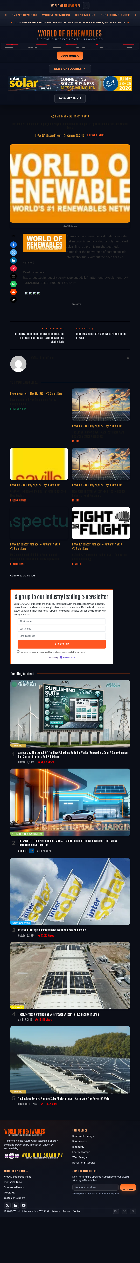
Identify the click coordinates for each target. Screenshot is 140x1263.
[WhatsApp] (13, 284)
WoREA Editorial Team (49, 135)
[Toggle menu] (86, 5)
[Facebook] (13, 244)
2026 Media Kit (70, 98)
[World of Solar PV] (42, 1156)
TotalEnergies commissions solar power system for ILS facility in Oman (58, 1014)
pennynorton (20, 393)
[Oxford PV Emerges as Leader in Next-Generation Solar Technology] (101, 523)
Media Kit (9, 1192)
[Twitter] (13, 252)
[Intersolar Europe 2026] (70, 83)
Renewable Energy (95, 135)
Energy (75, 441)
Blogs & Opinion (18, 408)
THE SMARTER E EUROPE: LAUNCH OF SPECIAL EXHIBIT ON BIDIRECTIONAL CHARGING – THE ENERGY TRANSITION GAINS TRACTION (67, 843)
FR (133, 1211)
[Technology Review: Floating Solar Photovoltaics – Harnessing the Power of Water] (70, 1059)
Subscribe (128, 1189)
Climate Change (18, 563)
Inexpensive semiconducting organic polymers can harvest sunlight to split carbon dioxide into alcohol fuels (39, 337)
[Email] (13, 276)
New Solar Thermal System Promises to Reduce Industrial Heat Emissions (98, 493)
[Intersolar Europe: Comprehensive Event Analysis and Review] (70, 891)
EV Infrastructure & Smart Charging (27, 834)
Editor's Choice (18, 745)
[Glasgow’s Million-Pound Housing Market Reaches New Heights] (39, 464)
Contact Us (85, 15)
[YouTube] (23, 1205)
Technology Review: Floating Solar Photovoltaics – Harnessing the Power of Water (64, 1098)
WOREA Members (56, 15)
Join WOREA (70, 55)
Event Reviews (24, 15)
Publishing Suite (115, 15)
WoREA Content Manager (26, 544)
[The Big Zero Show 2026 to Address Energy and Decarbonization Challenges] (101, 404)
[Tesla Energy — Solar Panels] (70, 46)
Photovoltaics (80, 1141)
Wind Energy (79, 1157)
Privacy (56, 1211)
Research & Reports (83, 1162)
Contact (77, 1211)
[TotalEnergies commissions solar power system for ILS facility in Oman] (70, 975)
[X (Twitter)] (7, 1205)
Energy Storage (81, 1152)
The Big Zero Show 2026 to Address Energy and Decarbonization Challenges (98, 434)
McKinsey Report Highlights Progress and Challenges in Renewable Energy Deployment (35, 556)
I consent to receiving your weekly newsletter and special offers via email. (53, 652)
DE (124, 1211)
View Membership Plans (17, 1176)
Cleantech (77, 563)
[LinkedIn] (13, 260)
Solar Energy (17, 1007)
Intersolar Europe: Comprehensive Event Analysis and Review (52, 930)
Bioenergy (78, 1146)
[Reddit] (13, 292)
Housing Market (18, 500)
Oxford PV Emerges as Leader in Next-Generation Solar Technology (99, 556)
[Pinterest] (13, 268)
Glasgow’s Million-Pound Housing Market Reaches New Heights (38, 493)
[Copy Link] (13, 300)
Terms (66, 1211)
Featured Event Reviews (21, 923)
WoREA (78, 426)
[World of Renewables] (11, 1156)
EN (115, 1211)
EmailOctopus (69, 657)
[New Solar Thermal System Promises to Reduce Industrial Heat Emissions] (101, 464)
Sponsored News (14, 1187)
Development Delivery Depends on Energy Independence (33, 401)
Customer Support (14, 1197)
